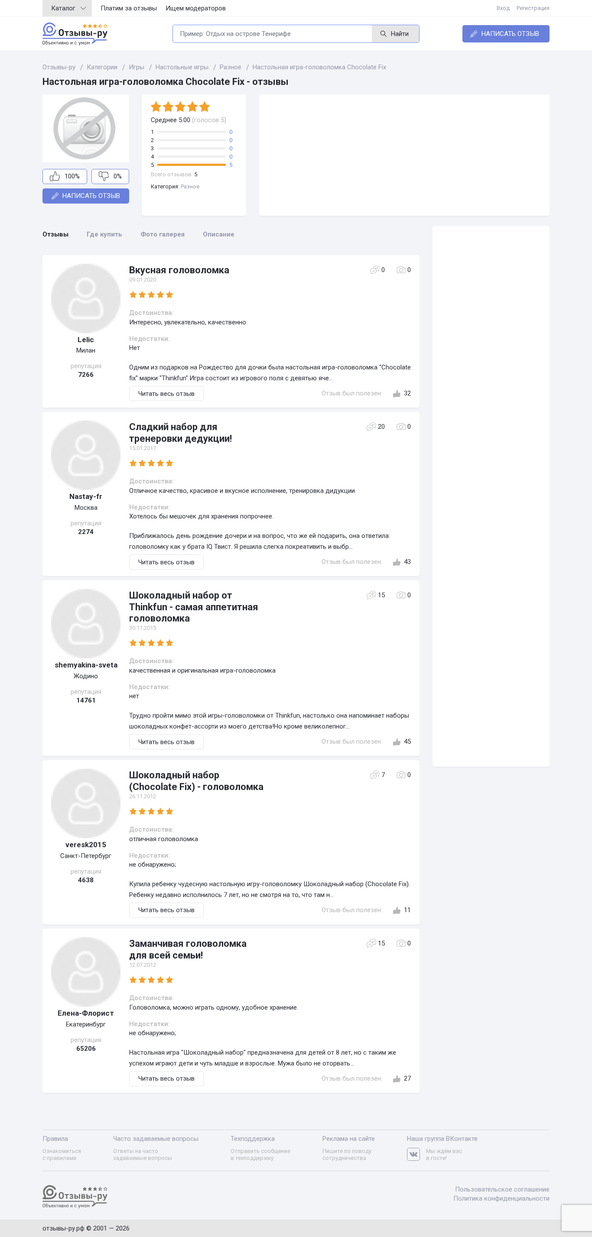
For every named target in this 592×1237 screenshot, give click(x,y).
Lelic (86, 339)
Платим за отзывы (129, 8)
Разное (190, 186)
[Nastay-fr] (85, 455)
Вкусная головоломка (179, 270)
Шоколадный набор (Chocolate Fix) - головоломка (196, 781)
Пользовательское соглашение (502, 1189)
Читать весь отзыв (166, 394)
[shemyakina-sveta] (85, 623)
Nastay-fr (85, 496)
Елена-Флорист (86, 1013)
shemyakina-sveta (86, 665)
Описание (218, 234)
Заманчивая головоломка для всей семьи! (188, 949)
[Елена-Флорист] (85, 972)
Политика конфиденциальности (501, 1198)
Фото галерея (162, 234)
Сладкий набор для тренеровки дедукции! (180, 432)
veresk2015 (85, 844)
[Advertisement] (404, 155)
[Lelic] (85, 298)
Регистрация (533, 8)
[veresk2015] (85, 803)
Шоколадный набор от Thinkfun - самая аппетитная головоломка (193, 607)
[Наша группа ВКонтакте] (416, 1154)
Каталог (63, 8)
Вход (503, 8)
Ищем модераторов (196, 8)
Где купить (104, 234)
